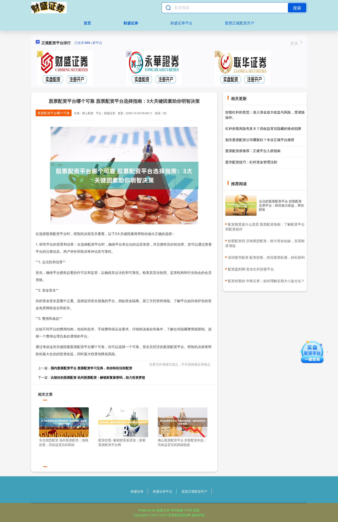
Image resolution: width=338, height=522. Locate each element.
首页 (87, 23)
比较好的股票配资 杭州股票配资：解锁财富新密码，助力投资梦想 (98, 377)
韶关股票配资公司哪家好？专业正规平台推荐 (259, 139)
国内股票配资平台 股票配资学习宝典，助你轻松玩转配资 (91, 368)
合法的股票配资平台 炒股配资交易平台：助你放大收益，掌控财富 (281, 205)
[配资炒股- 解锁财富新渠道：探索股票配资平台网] (123, 422)
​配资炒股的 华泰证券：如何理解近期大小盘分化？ (266, 280)
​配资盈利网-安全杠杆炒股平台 (251, 269)
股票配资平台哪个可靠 (53, 113)
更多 (295, 43)
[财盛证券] (49, 7)
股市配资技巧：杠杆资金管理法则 (251, 161)
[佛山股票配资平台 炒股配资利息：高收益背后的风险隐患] (182, 422)
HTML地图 (192, 510)
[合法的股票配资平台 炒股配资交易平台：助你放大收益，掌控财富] (241, 205)
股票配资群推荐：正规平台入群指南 (253, 150)
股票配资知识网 (179, 515)
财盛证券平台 (181, 23)
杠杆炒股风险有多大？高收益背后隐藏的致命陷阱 (263, 128)
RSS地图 (176, 510)
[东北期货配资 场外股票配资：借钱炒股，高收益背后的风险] (64, 422)
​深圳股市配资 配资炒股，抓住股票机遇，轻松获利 (266, 257)
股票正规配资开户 (239, 23)
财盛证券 (130, 23)
